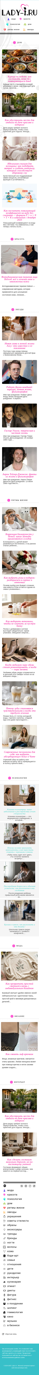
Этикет (11, 1286)
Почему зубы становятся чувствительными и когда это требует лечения (19, 710)
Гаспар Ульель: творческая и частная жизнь (19, 431)
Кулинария (14, 1281)
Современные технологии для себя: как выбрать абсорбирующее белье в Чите (19, 754)
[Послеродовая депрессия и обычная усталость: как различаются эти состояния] (19, 872)
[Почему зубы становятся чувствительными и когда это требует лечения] (19, 693)
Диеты (11, 1290)
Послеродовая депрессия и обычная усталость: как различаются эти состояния (19, 888)
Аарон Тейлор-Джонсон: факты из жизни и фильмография (19, 475)
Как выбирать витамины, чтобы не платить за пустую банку (19, 623)
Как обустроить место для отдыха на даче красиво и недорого (19, 122)
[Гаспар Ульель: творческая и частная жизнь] (19, 415)
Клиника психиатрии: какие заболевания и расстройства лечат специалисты (19, 811)
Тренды (12, 1233)
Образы (12, 1225)
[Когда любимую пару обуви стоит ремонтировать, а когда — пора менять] (19, 650)
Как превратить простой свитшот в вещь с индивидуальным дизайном (19, 986)
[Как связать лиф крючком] (19, 1036)
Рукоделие (14, 1273)
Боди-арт (13, 1255)
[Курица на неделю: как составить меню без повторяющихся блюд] (19, 61)
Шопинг (12, 1307)
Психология (15, 24)
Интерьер (13, 1277)
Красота (27, 19)
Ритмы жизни (13, 29)
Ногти (10, 1242)
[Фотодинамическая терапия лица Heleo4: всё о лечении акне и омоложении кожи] (19, 259)
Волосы (12, 1246)
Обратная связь (11, 1334)
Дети (10, 1268)
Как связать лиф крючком (19, 1054)
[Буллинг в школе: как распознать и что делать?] (19, 910)
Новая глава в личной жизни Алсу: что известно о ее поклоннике (19, 345)
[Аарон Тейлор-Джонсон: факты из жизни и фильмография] (19, 459)
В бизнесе (13, 1325)
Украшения (14, 1216)
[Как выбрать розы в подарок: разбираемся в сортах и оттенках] (19, 562)
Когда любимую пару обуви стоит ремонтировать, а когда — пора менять (19, 667)
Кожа (10, 1251)
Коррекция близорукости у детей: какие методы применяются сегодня (20, 536)
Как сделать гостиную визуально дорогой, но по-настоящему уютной (19, 1161)
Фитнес (11, 1299)
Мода (13, 19)
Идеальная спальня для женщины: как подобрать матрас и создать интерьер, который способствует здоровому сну (19, 168)
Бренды (12, 1238)
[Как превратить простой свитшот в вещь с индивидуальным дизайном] (19, 966)
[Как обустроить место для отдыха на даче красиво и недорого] (19, 105)
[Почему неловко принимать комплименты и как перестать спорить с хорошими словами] (19, 833)
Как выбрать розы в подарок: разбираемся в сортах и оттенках (19, 580)
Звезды (30, 29)
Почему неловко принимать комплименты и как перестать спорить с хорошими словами (19, 850)
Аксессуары (14, 1229)
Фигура (11, 1294)
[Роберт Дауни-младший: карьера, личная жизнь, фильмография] (19, 372)
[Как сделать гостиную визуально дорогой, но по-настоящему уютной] (19, 1144)
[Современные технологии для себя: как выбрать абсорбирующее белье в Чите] (19, 737)
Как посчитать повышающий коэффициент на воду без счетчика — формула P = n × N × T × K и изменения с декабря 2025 (19, 215)
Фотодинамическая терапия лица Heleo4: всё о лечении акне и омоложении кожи (19, 279)
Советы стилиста (18, 1220)
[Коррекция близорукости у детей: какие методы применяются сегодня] (19, 519)
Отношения (14, 1264)
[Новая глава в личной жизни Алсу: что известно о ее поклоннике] (19, 328)
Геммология (15, 1312)
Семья (11, 1260)
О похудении (15, 1303)
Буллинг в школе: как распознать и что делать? (19, 925)
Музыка (12, 1321)
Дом (29, 24)
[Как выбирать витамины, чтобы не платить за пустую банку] (19, 606)
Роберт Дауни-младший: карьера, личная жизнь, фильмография (19, 389)
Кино (10, 1316)
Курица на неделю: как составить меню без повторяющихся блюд (19, 78)
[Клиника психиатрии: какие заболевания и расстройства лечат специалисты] (19, 795)
